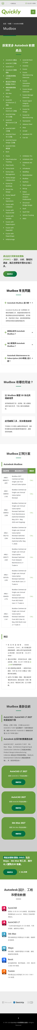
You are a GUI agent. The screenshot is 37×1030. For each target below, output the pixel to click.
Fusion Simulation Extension (26, 83)
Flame (8, 156)
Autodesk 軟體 (18, 24)
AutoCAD (12, 907)
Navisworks (26, 121)
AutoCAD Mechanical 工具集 (11, 122)
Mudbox (25, 178)
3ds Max (9, 93)
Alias (24, 128)
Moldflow (26, 172)
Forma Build (10, 168)
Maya (7, 97)
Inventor (25, 66)
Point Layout (27, 185)
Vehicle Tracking (28, 215)
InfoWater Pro (27, 156)
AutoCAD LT (10, 67)
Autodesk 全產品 (11, 60)
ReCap (25, 188)
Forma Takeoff (10, 195)
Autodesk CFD (27, 134)
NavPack (25, 182)
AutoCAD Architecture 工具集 (11, 102)
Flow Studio (10, 165)
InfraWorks (26, 168)
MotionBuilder (27, 175)
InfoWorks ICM (28, 159)
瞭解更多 (10, 274)
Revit (7, 152)
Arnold (25, 131)
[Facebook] (18, 1018)
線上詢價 (24, 872)
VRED (24, 219)
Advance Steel (27, 124)
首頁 (4, 24)
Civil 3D (25, 138)
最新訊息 (13, 3)
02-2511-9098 (31, 3)
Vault (24, 209)
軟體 (9, 24)
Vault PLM (26, 212)
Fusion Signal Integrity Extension (27, 103)
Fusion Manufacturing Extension (28, 74)
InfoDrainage (10, 239)
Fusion (25, 69)
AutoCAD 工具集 (11, 63)
